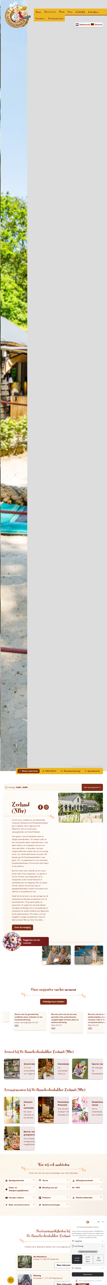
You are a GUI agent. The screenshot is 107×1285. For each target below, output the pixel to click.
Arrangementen (55, 18)
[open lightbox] (80, 808)
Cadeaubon (93, 11)
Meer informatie (64, 1265)
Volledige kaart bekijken (53, 1001)
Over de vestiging (23, 927)
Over (70, 11)
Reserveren (50, 11)
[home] (18, 15)
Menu (61, 11)
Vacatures (40, 18)
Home (38, 11)
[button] (74, 766)
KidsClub (80, 11)
